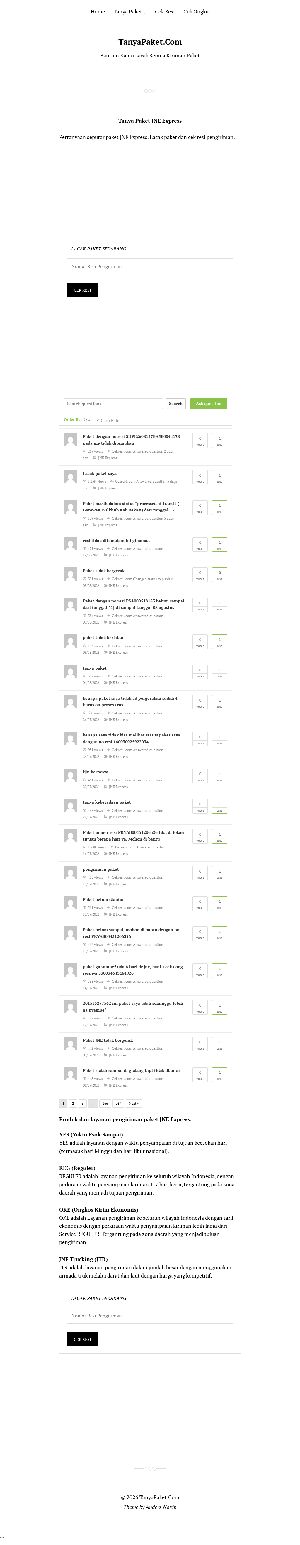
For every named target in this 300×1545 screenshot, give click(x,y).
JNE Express (107, 457)
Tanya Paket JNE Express (150, 120)
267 (118, 1103)
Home (98, 11)
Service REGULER (79, 1233)
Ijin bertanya (95, 772)
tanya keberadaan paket (107, 802)
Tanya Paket (128, 11)
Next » (134, 1103)
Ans (219, 441)
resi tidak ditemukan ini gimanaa (116, 540)
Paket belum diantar (103, 899)
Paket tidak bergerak (104, 570)
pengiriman (138, 1192)
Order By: (77, 419)
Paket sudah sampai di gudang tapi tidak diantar (131, 1070)
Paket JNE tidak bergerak (108, 1040)
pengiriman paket (101, 869)
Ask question (208, 403)
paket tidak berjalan (103, 637)
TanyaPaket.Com (150, 41)
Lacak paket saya (100, 473)
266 (105, 1103)
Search (176, 403)
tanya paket (95, 668)
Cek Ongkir (196, 11)
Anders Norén (161, 1506)
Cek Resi (165, 11)
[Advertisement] (150, 191)
